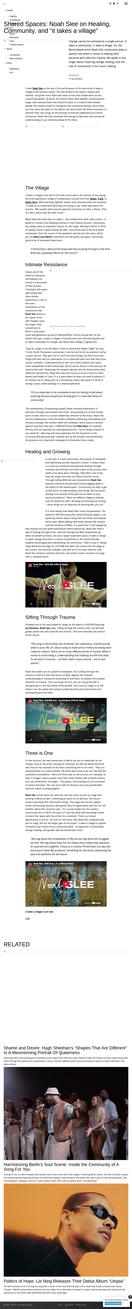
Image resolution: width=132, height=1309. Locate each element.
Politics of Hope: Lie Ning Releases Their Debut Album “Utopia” (64, 1281)
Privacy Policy (81, 1305)
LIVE (27, 918)
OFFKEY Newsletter (113, 1303)
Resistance (14, 37)
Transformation (17, 44)
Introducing (15, 20)
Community (15, 55)
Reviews (13, 23)
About (9, 63)
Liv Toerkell (76, 78)
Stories (10, 28)
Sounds (10, 10)
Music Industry (16, 58)
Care (12, 41)
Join (11, 72)
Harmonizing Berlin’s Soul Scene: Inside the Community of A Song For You (61, 1167)
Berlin (9, 49)
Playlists (13, 16)
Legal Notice (69, 1305)
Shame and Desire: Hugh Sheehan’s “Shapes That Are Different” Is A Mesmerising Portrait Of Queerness (65, 1050)
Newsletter (14, 69)
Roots (12, 34)
